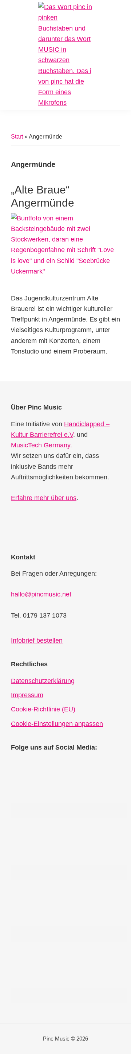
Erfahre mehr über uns (43, 498)
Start (17, 136)
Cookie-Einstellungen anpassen (57, 723)
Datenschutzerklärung (43, 680)
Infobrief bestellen (37, 640)
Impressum (27, 695)
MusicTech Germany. (41, 445)
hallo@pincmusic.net (41, 594)
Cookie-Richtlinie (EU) (43, 709)
